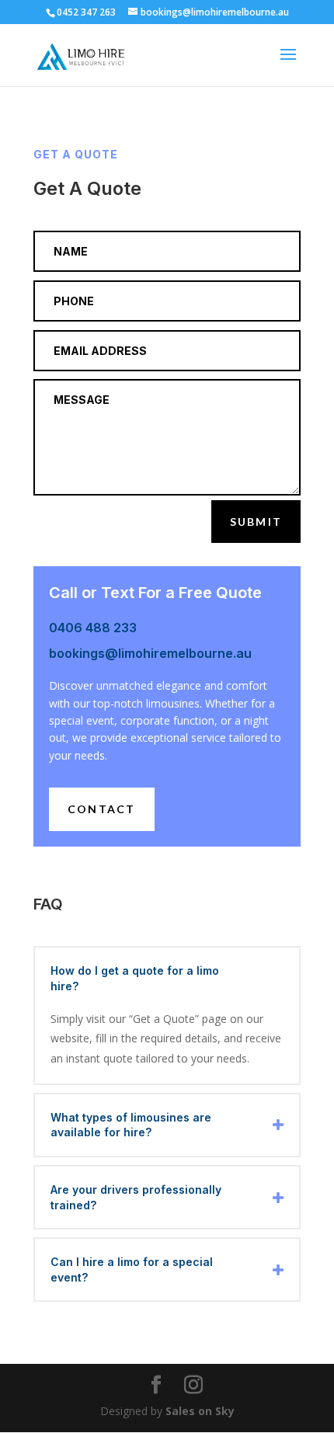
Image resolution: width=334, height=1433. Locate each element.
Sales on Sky (200, 1410)
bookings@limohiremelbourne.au (150, 653)
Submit (256, 521)
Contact (102, 809)
